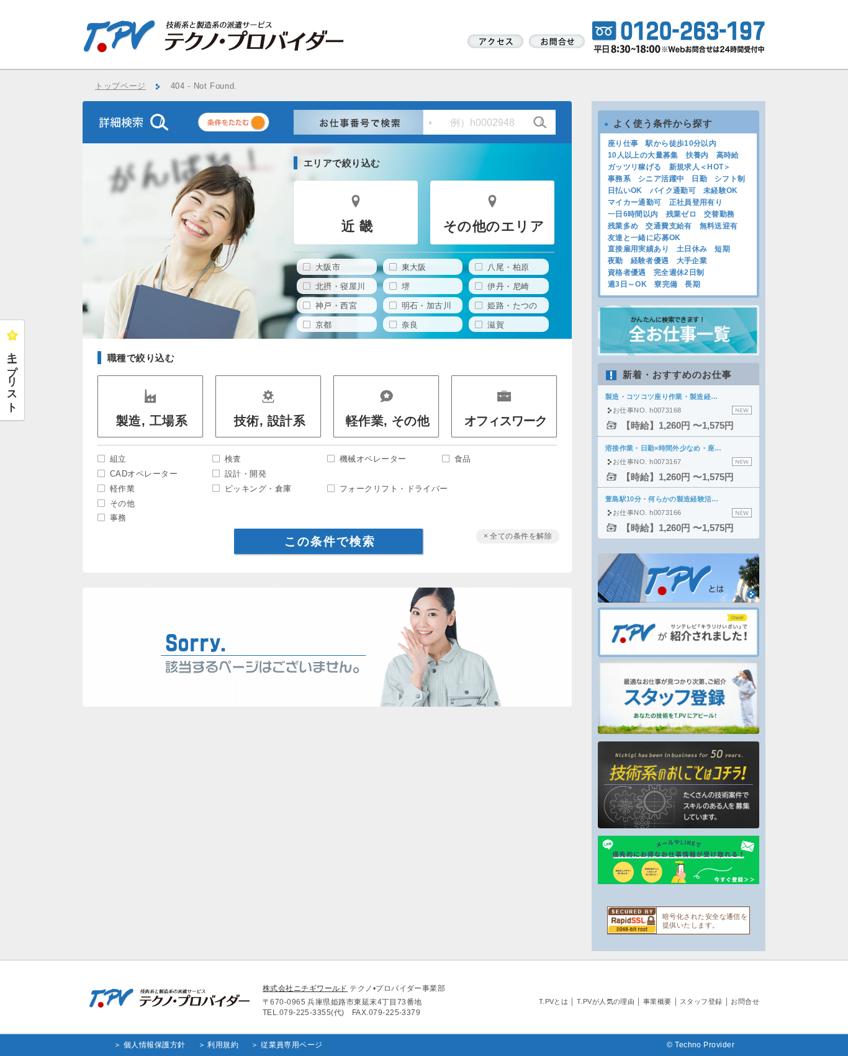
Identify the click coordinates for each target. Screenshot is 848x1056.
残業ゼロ (681, 214)
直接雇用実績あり (638, 248)
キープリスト (12, 376)
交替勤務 (719, 214)
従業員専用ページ (292, 1044)
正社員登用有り (696, 202)
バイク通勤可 (673, 190)
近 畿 (357, 226)
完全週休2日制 (679, 272)
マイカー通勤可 (635, 202)
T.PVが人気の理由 (606, 1001)
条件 (248, 124)
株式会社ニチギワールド (305, 988)
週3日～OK (627, 284)
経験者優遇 (650, 260)
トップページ (120, 86)
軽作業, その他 (388, 420)
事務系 (619, 178)
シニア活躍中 (661, 178)
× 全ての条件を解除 (518, 536)
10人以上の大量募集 (643, 155)
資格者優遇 (627, 272)
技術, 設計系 (269, 420)
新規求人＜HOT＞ (700, 167)
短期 (722, 248)
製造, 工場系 (151, 420)
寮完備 (665, 284)
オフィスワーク (505, 420)
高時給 (727, 155)
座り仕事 (623, 143)
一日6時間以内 (633, 214)
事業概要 (657, 1001)
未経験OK (720, 190)
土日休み (692, 248)
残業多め (623, 225)
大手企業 (692, 260)
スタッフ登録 (701, 1001)
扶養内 (697, 155)
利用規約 (222, 1044)
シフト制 (730, 178)
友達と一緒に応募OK (644, 237)
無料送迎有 (719, 225)
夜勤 (615, 260)
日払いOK (625, 190)
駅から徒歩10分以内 (681, 143)
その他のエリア (493, 226)
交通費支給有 (669, 225)
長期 (692, 284)
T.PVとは (554, 1001)
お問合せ (745, 1001)
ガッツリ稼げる (635, 167)
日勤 (699, 178)
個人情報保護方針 (155, 1044)
